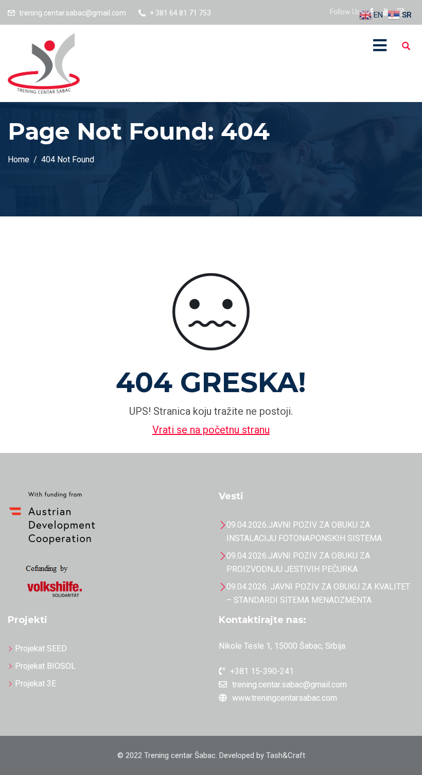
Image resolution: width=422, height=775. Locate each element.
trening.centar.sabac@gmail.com (72, 13)
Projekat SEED (41, 648)
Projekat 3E (35, 683)
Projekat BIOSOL (45, 666)
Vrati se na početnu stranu (211, 430)
